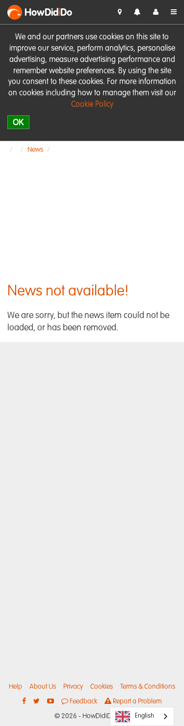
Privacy (73, 686)
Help (15, 686)
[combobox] (142, 716)
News (35, 149)
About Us (42, 686)
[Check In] (120, 12)
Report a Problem (136, 701)
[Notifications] (137, 12)
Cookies (101, 686)
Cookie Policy (92, 104)
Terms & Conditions (147, 686)
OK (18, 122)
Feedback (82, 701)
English (144, 716)
